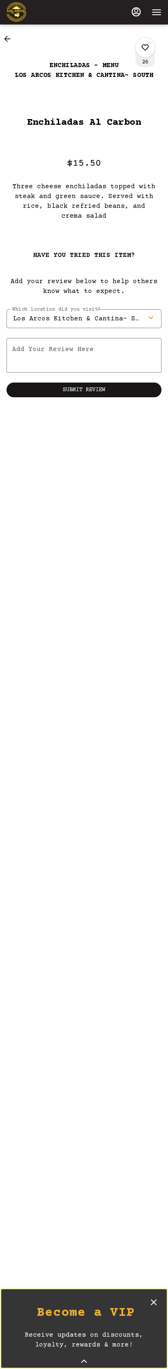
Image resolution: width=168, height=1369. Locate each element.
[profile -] (136, 12)
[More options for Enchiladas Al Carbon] (145, 47)
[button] (10, 39)
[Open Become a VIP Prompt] (84, 1361)
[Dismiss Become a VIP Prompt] (154, 1302)
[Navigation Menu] (157, 12)
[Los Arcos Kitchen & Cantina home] (43, 12)
